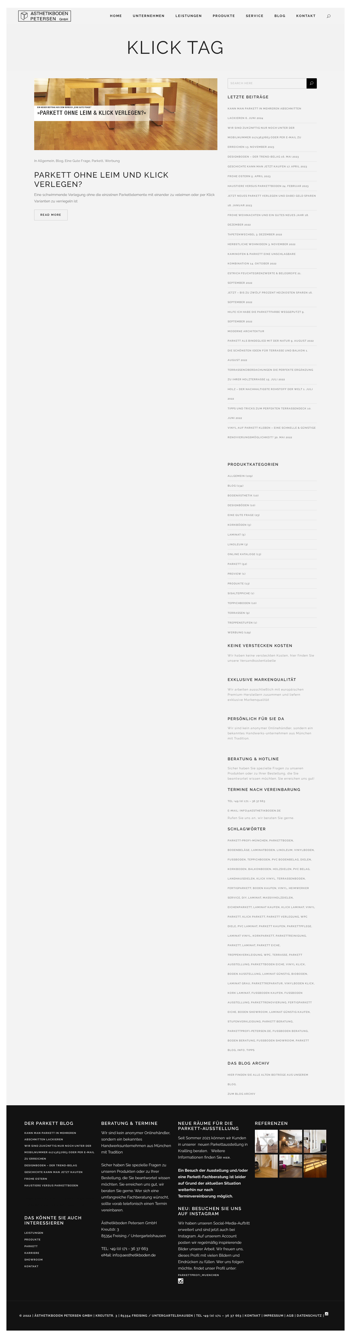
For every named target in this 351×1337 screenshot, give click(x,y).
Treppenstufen (240, 622)
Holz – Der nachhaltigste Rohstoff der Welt (265, 389)
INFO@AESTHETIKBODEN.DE (260, 810)
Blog (59, 161)
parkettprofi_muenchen (198, 1275)
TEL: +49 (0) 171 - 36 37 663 (124, 1248)
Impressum (273, 1315)
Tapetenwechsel (241, 234)
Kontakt (31, 1266)
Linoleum (236, 544)
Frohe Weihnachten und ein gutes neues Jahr (266, 215)
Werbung (112, 161)
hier (226, 1157)
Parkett (97, 161)
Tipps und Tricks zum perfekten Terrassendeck (267, 408)
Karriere (31, 1253)
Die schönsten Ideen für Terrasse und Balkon (266, 350)
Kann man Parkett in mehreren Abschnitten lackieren (50, 1136)
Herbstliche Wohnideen (247, 244)
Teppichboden (239, 603)
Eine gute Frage (77, 161)
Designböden (238, 505)
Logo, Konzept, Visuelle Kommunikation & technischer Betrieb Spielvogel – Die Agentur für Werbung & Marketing (59, 1205)
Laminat (234, 534)
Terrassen (236, 612)
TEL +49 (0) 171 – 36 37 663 (246, 801)
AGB (290, 1315)
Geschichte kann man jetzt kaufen (257, 166)
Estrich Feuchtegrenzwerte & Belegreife (262, 273)
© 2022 (25, 1315)
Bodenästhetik (240, 495)
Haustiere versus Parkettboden (255, 186)
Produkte (236, 583)
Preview (234, 573)
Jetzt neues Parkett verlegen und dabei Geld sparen (272, 195)
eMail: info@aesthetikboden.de (128, 1255)
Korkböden (237, 524)
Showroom (33, 1259)
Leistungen (33, 1232)
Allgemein (46, 161)
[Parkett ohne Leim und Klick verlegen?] (125, 114)
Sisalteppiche (239, 593)
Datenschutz (309, 1315)
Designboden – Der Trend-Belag (254, 156)
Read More (50, 215)
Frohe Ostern (239, 176)
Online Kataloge (241, 554)
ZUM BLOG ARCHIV (241, 1093)
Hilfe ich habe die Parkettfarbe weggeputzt (264, 311)
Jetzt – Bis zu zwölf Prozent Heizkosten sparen (268, 292)
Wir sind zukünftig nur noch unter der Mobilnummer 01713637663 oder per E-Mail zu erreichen (264, 137)
